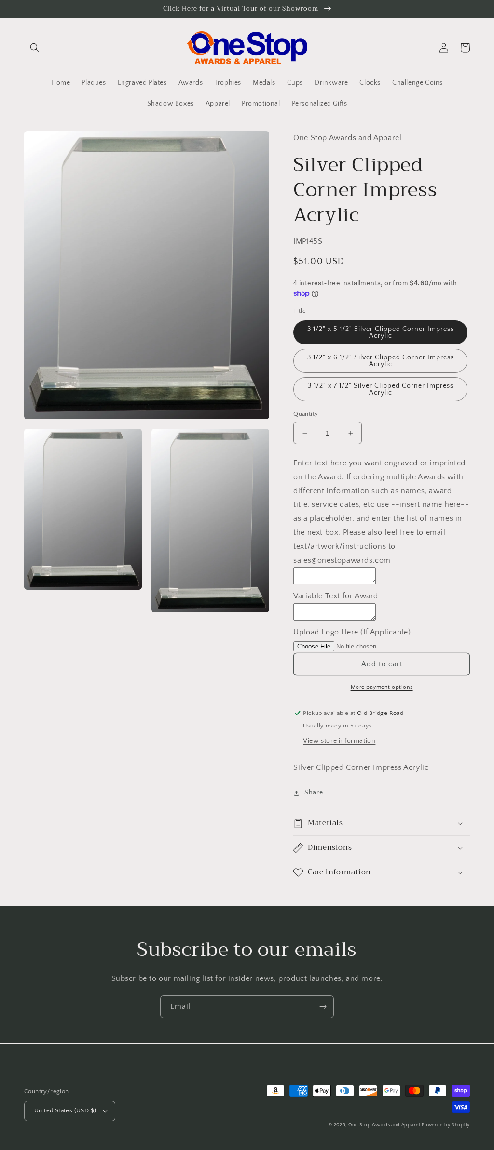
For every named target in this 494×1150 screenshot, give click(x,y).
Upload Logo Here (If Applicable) (352, 632)
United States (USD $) (65, 1110)
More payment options (382, 687)
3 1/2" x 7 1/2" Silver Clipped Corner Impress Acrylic (380, 389)
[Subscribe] (322, 1006)
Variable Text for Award (335, 596)
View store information (339, 741)
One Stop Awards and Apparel (384, 1125)
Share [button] (313, 792)
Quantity (305, 413)
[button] (34, 47)
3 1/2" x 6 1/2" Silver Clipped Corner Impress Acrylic (380, 361)
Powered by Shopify (446, 1125)
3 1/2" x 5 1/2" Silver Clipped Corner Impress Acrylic (380, 332)
